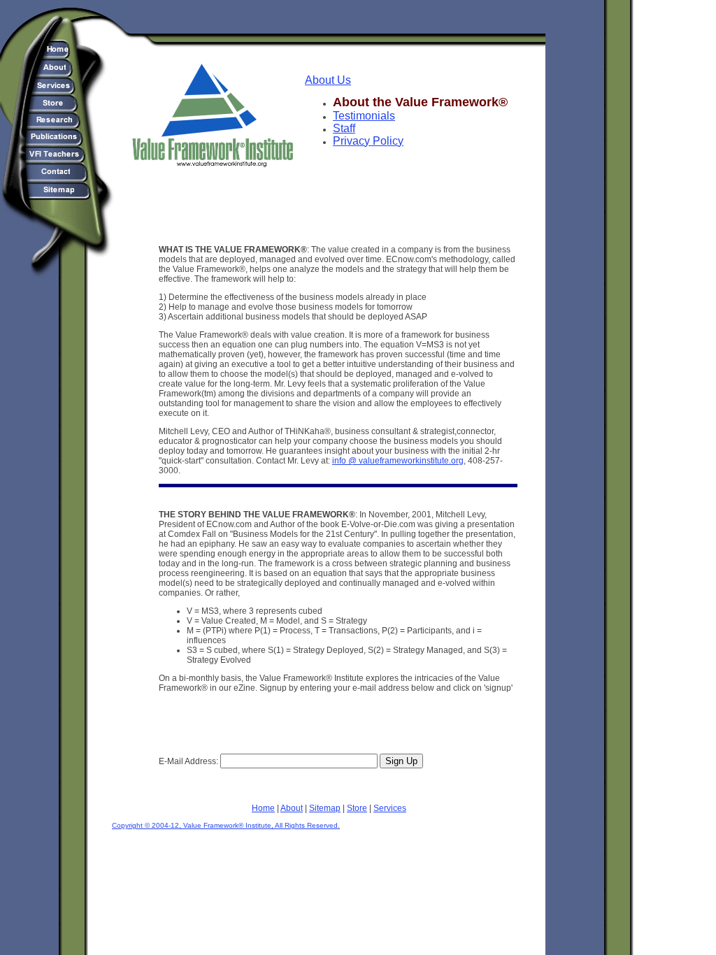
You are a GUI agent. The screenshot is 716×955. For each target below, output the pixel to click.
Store (357, 808)
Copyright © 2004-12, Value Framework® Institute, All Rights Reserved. (226, 825)
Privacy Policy (368, 141)
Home (263, 808)
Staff (344, 128)
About (291, 808)
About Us (328, 80)
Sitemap (325, 808)
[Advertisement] (338, 197)
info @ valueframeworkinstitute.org (398, 461)
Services (389, 808)
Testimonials (364, 116)
